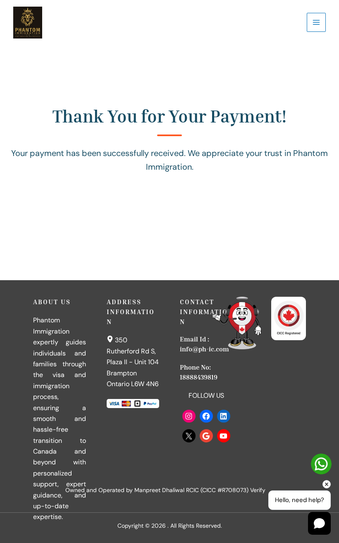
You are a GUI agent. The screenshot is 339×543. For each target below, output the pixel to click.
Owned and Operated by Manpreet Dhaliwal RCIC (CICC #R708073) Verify (165, 490)
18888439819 (198, 377)
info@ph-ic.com (204, 349)
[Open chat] (319, 523)
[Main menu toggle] (316, 22)
